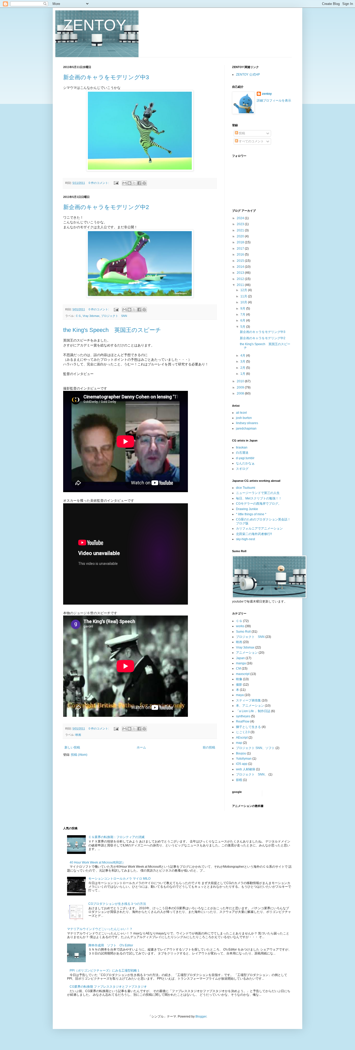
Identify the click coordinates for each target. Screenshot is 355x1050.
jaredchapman (246, 428)
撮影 (239, 684)
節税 (239, 780)
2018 (241, 242)
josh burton (244, 418)
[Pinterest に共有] (144, 183)
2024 (241, 218)
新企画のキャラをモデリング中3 (106, 77)
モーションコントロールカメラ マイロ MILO (119, 878)
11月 (244, 296)
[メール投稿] (116, 182)
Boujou (241, 753)
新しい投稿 (72, 747)
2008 (241, 393)
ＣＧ (78, 315)
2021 (241, 230)
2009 (241, 387)
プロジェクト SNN (114, 315)
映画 (78, 734)
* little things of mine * (251, 514)
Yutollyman (244, 758)
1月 (243, 374)
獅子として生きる (248, 727)
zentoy (267, 94)
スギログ (242, 469)
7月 (243, 314)
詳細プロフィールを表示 (274, 100)
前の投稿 (209, 747)
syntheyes (243, 716)
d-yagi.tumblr (245, 458)
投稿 (241, 133)
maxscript (242, 674)
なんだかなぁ (245, 463)
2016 (241, 254)
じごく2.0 (243, 732)
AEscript (242, 737)
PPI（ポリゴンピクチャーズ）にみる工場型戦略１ (105, 970)
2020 (241, 236)
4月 (243, 355)
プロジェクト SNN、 (252, 774)
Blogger (200, 1016)
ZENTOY (94, 25)
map (239, 743)
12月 (244, 290)
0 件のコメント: (99, 182)
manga (241, 663)
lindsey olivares (247, 423)
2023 (241, 224)
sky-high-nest (245, 539)
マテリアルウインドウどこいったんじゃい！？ (100, 929)
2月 (243, 368)
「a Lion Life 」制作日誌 (253, 711)
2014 (241, 267)
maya (240, 695)
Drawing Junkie (247, 509)
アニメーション (247, 652)
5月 (243, 327)
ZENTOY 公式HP (248, 74)
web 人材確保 (245, 769)
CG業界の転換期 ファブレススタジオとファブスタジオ (108, 986)
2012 (241, 279)
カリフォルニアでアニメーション (259, 528)
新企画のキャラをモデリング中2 (106, 207)
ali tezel (241, 412)
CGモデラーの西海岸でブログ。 (258, 503)
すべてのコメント (251, 141)
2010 (241, 381)
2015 (241, 261)
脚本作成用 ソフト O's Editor (110, 945)
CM (238, 668)
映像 (239, 679)
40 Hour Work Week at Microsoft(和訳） (97, 862)
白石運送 (242, 452)
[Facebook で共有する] (139, 183)
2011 (241, 285)
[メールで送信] (124, 183)
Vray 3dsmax (91, 315)
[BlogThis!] (129, 183)
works (240, 626)
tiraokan (241, 447)
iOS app (241, 764)
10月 (244, 302)
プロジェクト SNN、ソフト (255, 748)
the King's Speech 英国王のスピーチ (112, 330)
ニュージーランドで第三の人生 (258, 493)
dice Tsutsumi (245, 488)
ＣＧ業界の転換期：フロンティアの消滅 (116, 837)
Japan (240, 658)
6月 (243, 320)
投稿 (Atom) (79, 755)
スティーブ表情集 (248, 700)
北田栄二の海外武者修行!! (254, 534)
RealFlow (242, 721)
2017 (241, 248)
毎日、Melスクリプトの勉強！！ (259, 498)
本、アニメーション (250, 705)
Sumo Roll (243, 631)
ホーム (141, 747)
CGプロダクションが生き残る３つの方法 (117, 904)
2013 (241, 273)
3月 (243, 361)
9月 (243, 308)
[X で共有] (134, 183)
